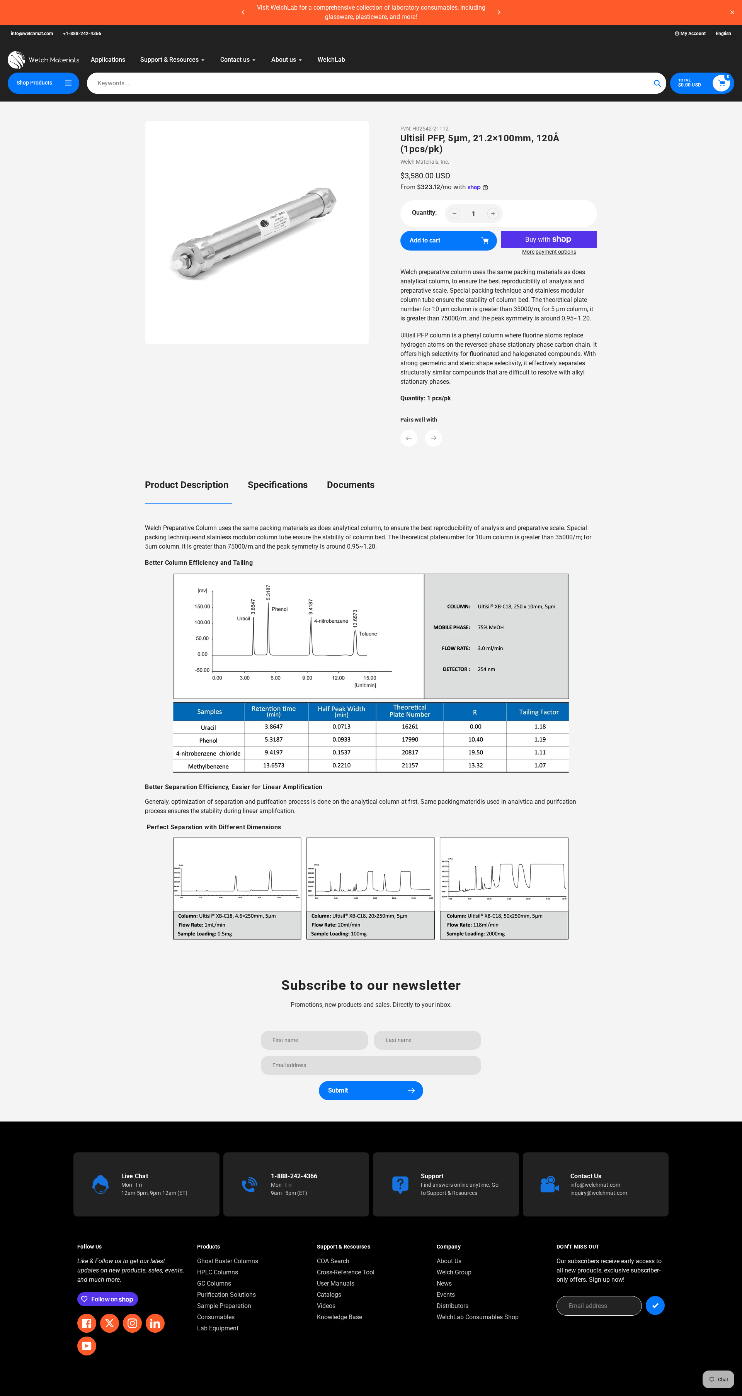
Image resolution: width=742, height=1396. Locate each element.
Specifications (278, 484)
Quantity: (424, 212)
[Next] (498, 12)
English (723, 33)
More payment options (549, 252)
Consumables (216, 1317)
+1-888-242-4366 (82, 33)
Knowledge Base (339, 1317)
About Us (449, 1261)
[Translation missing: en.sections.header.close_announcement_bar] (732, 12)
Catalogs (329, 1294)
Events (446, 1294)
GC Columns (214, 1283)
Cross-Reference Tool (345, 1272)
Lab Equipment (217, 1328)
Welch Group (454, 1272)
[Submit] (655, 1305)
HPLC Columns (217, 1272)
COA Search (333, 1261)
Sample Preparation (224, 1306)
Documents (350, 484)
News (444, 1283)
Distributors (452, 1306)
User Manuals (335, 1283)
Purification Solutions (226, 1294)
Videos (326, 1306)
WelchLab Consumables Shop (478, 1317)
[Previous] (243, 12)
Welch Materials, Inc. (424, 162)
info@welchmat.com (32, 33)
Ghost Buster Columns (227, 1261)
